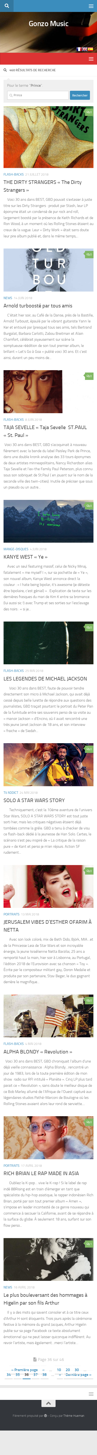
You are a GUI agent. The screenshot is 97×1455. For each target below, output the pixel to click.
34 (9, 1374)
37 (35, 1374)
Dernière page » (78, 1374)
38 (44, 1374)
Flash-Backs (14, 174)
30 (77, 1370)
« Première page (24, 1370)
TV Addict (11, 793)
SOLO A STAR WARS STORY (34, 800)
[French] (79, 49)
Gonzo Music (49, 23)
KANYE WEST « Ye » (26, 557)
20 (68, 1370)
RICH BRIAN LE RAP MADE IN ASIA (41, 1173)
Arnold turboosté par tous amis (38, 306)
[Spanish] (90, 49)
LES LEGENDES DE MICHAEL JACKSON (45, 679)
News (8, 298)
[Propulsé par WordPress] (45, 1415)
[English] (84, 49)
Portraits (12, 914)
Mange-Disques (16, 549)
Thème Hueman (73, 1415)
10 (59, 1370)
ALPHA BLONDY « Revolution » (38, 1052)
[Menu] (91, 6)
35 (18, 1374)
